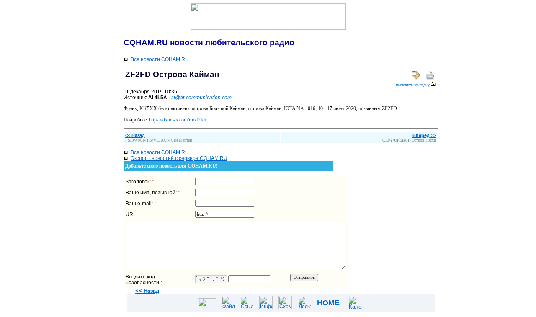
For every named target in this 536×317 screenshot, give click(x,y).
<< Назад (147, 291)
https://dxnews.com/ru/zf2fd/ (177, 120)
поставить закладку (413, 84)
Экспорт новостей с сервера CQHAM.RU (179, 158)
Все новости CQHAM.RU (160, 59)
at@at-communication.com (201, 98)
